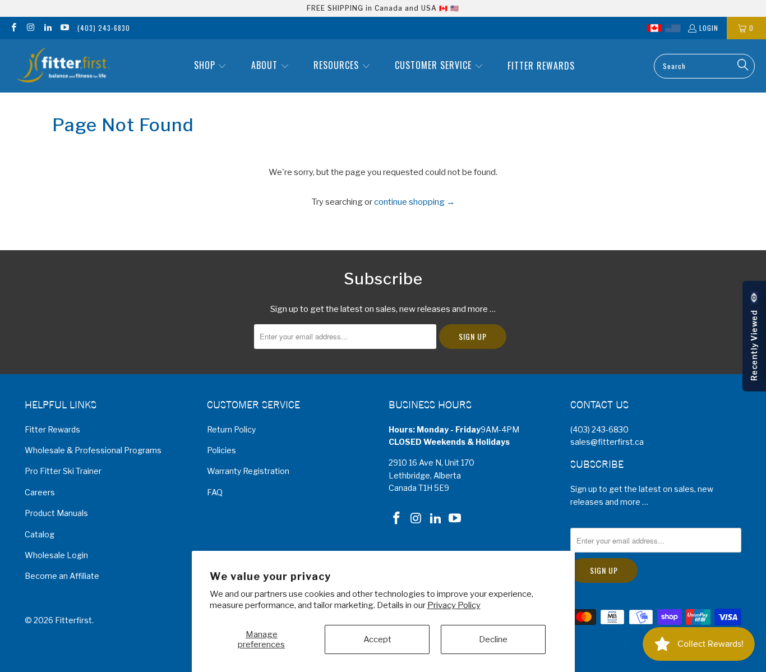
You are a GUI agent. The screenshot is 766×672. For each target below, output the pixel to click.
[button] (210, 66)
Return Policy (231, 429)
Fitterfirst (73, 620)
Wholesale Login (56, 555)
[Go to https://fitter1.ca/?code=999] (654, 28)
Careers (40, 492)
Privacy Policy (454, 605)
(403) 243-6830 (103, 28)
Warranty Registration (248, 471)
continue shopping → (414, 202)
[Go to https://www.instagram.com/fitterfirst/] (30, 28)
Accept (377, 639)
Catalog (39, 534)
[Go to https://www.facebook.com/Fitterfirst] (13, 28)
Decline (493, 639)
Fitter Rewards (52, 429)
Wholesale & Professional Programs (93, 450)
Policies (221, 450)
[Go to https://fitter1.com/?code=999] (673, 28)
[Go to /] (62, 66)
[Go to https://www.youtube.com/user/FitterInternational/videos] (64, 28)
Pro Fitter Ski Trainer (63, 471)
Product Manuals (56, 513)
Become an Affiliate (62, 576)
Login (708, 28)
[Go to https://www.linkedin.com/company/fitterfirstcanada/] (47, 28)
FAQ (215, 492)
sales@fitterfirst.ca (607, 442)
